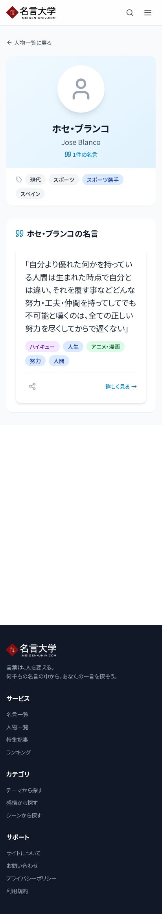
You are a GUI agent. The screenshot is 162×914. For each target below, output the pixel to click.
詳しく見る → (121, 386)
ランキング (18, 752)
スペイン (30, 194)
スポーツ (63, 180)
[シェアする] (32, 386)
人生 (73, 346)
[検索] (130, 13)
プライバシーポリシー (31, 878)
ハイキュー (42, 346)
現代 (35, 180)
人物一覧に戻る (33, 42)
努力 (35, 361)
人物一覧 (17, 727)
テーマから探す (24, 790)
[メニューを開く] (148, 12)
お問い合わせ (22, 866)
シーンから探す (24, 815)
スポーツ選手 (103, 180)
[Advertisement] (81, 525)
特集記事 (17, 739)
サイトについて (23, 853)
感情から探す (22, 802)
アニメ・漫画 (105, 346)
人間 (58, 361)
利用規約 (17, 891)
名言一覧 (17, 714)
